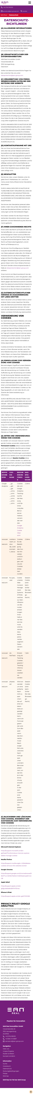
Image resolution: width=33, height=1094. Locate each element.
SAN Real (4, 15)
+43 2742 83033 (9, 1036)
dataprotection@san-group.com (12, 75)
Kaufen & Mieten (8, 1053)
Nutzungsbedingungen (11, 1071)
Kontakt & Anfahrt (9, 1056)
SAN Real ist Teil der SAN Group (14, 1080)
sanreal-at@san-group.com (13, 1041)
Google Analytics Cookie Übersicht (20, 530)
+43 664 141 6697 (10, 1039)
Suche (5, 1063)
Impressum (7, 1066)
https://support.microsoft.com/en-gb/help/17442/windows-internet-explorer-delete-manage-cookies (15, 853)
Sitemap (6, 1076)
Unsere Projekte (8, 1051)
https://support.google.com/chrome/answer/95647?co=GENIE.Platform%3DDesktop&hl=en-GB (16, 876)
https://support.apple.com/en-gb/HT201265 (15, 896)
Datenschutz (7, 1068)
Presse (5, 1073)
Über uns (6, 1049)
